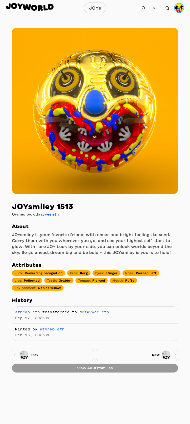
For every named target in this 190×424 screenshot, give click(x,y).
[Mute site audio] (155, 8)
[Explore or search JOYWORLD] (143, 8)
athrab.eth (27, 312)
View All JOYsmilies (95, 368)
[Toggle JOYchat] (167, 8)
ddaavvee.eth (46, 214)
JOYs (95, 8)
